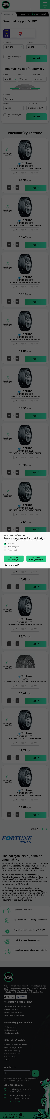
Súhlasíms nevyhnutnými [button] (36, 558)
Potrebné (12, 543)
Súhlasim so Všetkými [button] (13, 558)
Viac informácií (11, 565)
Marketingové (13, 547)
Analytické (12, 550)
